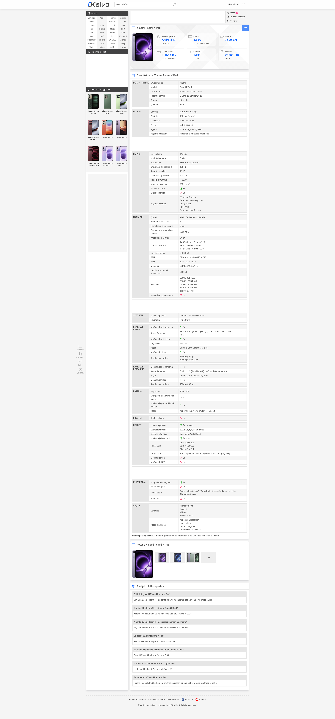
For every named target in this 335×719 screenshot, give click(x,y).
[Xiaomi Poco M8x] (107, 101)
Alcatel (91, 47)
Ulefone (102, 40)
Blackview (91, 43)
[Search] (174, 4)
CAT (102, 36)
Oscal (102, 43)
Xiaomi (123, 18)
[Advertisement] (178, 17)
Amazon (123, 47)
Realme (102, 29)
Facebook (189, 699)
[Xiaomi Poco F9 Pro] (121, 101)
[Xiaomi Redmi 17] (107, 127)
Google (112, 25)
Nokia (102, 25)
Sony (91, 36)
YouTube (202, 699)
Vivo (123, 32)
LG (102, 22)
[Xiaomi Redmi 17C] (121, 127)
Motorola (112, 22)
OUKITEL (112, 40)
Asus (91, 29)
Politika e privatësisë (137, 699)
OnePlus (123, 22)
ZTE (91, 32)
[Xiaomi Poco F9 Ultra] (93, 127)
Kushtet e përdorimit (156, 699)
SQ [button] (243, 4)
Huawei (113, 18)
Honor (112, 32)
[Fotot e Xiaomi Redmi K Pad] (142, 47)
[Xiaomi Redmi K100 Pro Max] (93, 154)
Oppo (92, 22)
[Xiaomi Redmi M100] (93, 101)
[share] (245, 28)
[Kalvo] (98, 4)
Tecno (123, 25)
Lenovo (91, 25)
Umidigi (112, 47)
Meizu (112, 29)
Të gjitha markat (99, 52)
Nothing (102, 47)
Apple (102, 18)
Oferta (234, 13)
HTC (123, 29)
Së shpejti (234, 21)
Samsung (91, 18)
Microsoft (123, 36)
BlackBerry (91, 40)
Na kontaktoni (232, 4)
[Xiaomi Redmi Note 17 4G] (107, 154)
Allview (112, 43)
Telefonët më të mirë (237, 17)
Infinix (102, 32)
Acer (112, 36)
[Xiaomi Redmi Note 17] (121, 154)
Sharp (123, 43)
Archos (123, 40)
